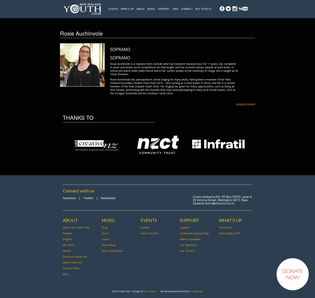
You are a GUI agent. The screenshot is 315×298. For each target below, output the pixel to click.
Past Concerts (150, 233)
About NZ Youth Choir (76, 227)
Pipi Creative (149, 291)
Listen (105, 239)
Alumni (67, 250)
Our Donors (187, 250)
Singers (67, 239)
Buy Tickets (203, 9)
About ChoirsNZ (72, 262)
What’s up (127, 9)
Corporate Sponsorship (194, 233)
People (67, 233)
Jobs (175, 9)
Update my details (245, 104)
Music (151, 9)
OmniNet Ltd (196, 291)
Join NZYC (69, 245)
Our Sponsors (188, 245)
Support (163, 9)
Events (113, 9)
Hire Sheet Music (112, 250)
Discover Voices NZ (75, 256)
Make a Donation (190, 239)
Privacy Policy (71, 268)
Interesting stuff (229, 233)
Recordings (109, 245)
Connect (187, 9)
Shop (105, 227)
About (141, 9)
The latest (225, 227)
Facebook (69, 198)
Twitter (88, 198)
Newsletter (108, 198)
